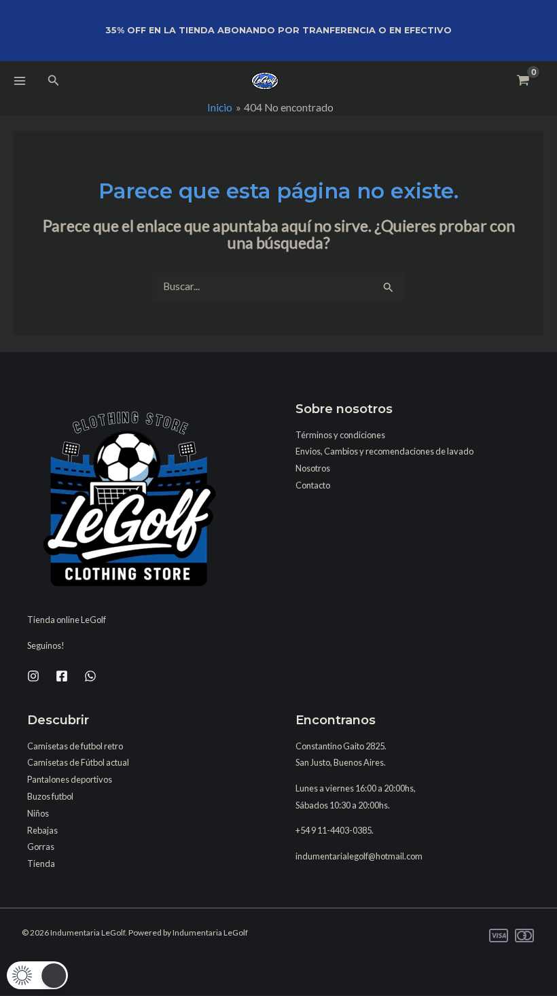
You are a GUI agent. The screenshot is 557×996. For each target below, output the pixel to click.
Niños (38, 813)
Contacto (312, 485)
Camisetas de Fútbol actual (78, 762)
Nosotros (312, 468)
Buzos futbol (50, 796)
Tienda (41, 863)
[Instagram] (33, 676)
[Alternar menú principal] (19, 81)
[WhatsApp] (90, 676)
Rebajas (42, 830)
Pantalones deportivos (69, 779)
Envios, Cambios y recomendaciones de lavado (384, 451)
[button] (54, 80)
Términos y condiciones (340, 434)
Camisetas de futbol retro (75, 746)
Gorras (40, 846)
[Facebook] (62, 676)
